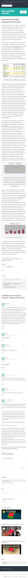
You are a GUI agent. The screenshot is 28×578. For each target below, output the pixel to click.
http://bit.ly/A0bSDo (6, 364)
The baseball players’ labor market (10, 258)
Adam (7, 333)
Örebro (4, 275)
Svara (24, 303)
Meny (24, 12)
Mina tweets (4, 501)
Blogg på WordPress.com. (7, 568)
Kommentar (21, 467)
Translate (11, 483)
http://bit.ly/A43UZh (6, 337)
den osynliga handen (8, 12)
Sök (11, 5)
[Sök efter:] (14, 492)
